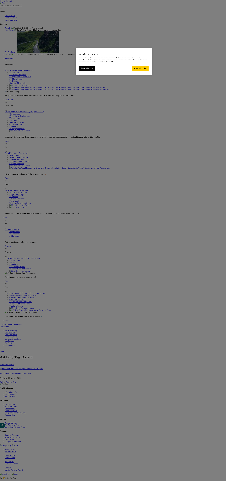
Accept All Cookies (140, 68)
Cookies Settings (87, 68)
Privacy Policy (110, 61)
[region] (114, 61)
